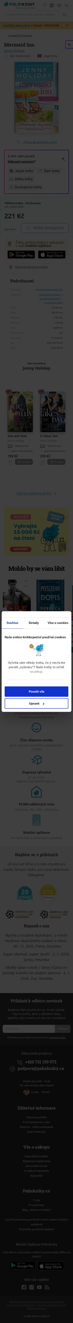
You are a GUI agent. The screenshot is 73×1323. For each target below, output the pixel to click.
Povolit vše (36, 691)
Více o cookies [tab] (58, 623)
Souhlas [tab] (12, 623)
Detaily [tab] (34, 623)
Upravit (34, 703)
